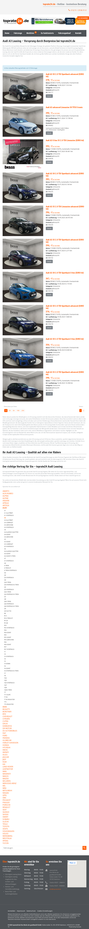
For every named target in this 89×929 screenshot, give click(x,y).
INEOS (5, 750)
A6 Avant (7, 554)
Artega (6, 506)
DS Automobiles (10, 731)
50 (14, 410)
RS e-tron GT (8, 618)
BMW (5, 707)
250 (22, 410)
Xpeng (5, 841)
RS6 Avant (7, 644)
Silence (6, 812)
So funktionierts (47, 33)
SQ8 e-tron (8, 690)
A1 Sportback (9, 515)
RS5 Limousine (9, 640)
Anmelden (11, 911)
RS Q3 (6, 621)
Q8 (5, 599)
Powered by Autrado (75, 927)
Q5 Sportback (9, 589)
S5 (5, 661)
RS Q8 (6, 623)
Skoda (5, 815)
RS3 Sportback (9, 628)
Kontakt (78, 33)
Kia (4, 764)
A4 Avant (7, 534)
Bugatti (6, 709)
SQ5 (5, 680)
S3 (5, 654)
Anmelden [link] (84, 18)
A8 (5, 563)
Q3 (5, 575)
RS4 (5, 630)
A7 (5, 558)
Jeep (4, 760)
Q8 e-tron (7, 601)
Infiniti (6, 752)
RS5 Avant (7, 637)
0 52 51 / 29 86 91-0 (78, 10)
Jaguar (6, 757)
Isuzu (5, 755)
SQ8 (5, 687)
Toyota (6, 827)
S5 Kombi (7, 664)
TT (5, 692)
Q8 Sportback (9, 604)
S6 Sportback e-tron (11, 671)
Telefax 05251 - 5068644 (57, 886)
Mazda (6, 779)
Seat (5, 810)
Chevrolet (7, 717)
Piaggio (6, 803)
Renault (6, 807)
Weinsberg (7, 836)
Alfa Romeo (8, 494)
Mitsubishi (7, 791)
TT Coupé (7, 695)
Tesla (5, 824)
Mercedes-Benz (9, 783)
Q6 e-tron (7, 592)
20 (10, 410)
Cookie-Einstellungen (45, 911)
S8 (5, 676)
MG (4, 786)
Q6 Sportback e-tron (11, 594)
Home (7, 33)
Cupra (5, 721)
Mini (4, 788)
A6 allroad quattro (11, 551)
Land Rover (8, 767)
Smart (5, 817)
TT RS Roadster (9, 699)
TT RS (6, 697)
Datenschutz (31, 911)
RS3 (5, 625)
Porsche (6, 805)
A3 (5, 518)
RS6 (5, 642)
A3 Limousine (8, 525)
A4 (5, 530)
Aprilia (6, 503)
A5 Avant (7, 542)
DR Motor (7, 728)
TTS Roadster (8, 704)
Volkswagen (8, 831)
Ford (5, 736)
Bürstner (7, 712)
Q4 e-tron (7, 582)
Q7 (5, 597)
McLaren (7, 781)
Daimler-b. (7, 726)
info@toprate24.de (55, 889)
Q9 (5, 609)
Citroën (6, 719)
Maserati (7, 774)
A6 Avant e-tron (9, 556)
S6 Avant (7, 668)
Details (49, 96)
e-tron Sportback (10, 570)
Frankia (6, 738)
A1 (5, 511)
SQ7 (5, 685)
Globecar (7, 740)
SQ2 (5, 678)
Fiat (4, 733)
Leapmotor (8, 769)
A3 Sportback (9, 527)
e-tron (6, 566)
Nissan (6, 793)
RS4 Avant (7, 632)
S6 (5, 666)
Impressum (21, 911)
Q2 (5, 573)
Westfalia (7, 838)
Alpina (5, 496)
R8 (5, 613)
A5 (5, 539)
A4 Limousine (8, 537)
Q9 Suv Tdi (7, 611)
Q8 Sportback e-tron (11, 606)
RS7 (5, 647)
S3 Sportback (8, 656)
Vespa (5, 829)
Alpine (5, 498)
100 (18, 410)
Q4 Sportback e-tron (11, 585)
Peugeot (7, 800)
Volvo (5, 834)
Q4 (5, 580)
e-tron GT (7, 568)
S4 (5, 659)
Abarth (6, 491)
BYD (4, 714)
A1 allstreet (8, 513)
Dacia (5, 724)
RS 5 (5, 616)
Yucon (6, 843)
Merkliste (30, 33)
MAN (5, 772)
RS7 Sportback (9, 649)
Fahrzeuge (18, 33)
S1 (5, 652)
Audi (5, 508)
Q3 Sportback (9, 577)
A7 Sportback (9, 561)
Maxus (5, 776)
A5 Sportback (9, 546)
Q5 (5, 587)
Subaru (6, 819)
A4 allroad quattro (11, 532)
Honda (6, 745)
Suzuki (6, 822)
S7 (5, 673)
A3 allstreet (8, 520)
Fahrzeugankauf (64, 33)
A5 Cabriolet (8, 544)
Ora (4, 798)
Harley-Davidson (10, 743)
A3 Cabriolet (8, 522)
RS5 (5, 635)
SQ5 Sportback (9, 683)
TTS (5, 702)
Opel (5, 795)
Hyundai (6, 748)
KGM (5, 762)
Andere (6, 501)
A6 (5, 549)
